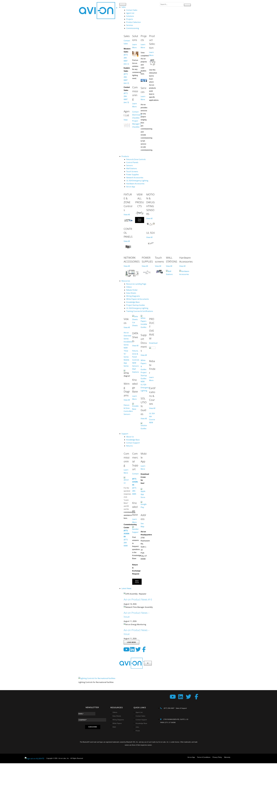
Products (125, 156)
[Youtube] (126, 649)
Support (125, 433)
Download (153, 343)
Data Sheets (131, 293)
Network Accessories (134, 177)
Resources (126, 281)
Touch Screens (132, 171)
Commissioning (132, 28)
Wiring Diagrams (133, 296)
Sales (124, 7)
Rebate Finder (132, 290)
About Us (130, 437)
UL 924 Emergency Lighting (137, 180)
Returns (129, 446)
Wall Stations (131, 168)
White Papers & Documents (137, 299)
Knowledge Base (133, 302)
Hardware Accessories (135, 183)
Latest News (126, 588)
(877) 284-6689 (126, 543)
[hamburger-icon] (122, 4)
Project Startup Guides (135, 305)
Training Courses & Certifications (139, 311)
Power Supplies (132, 174)
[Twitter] (138, 649)
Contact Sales (131, 10)
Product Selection (133, 22)
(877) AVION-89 (127, 534)
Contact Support (133, 443)
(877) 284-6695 (134, 491)
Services (129, 25)
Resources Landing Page (136, 284)
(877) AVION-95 (135, 482)
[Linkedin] (132, 649)
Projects (129, 19)
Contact (135, 474)
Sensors (129, 165)
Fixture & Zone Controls (136, 159)
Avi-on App (130, 186)
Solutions (130, 16)
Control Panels (132, 162)
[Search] (187, 5)
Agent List (130, 13)
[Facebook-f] (144, 649)
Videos (129, 287)
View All (127, 214)
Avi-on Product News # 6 (138, 599)
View (125, 120)
